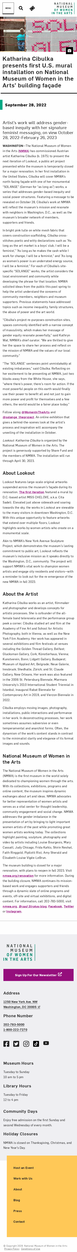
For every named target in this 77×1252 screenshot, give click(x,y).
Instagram (13, 911)
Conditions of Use (30, 1248)
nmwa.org (10, 906)
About (17, 1189)
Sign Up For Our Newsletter (36, 975)
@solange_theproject (18, 417)
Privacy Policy (12, 1248)
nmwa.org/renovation (18, 875)
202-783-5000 (14, 1024)
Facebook (55, 906)
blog (33, 906)
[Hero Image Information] (69, 50)
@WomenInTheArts (35, 412)
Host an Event (23, 1168)
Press (17, 1211)
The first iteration (31, 492)
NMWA (23, 151)
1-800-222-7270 (15, 1029)
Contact (19, 1221)
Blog (16, 1200)
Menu (8, 8)
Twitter (69, 906)
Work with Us (23, 1178)
